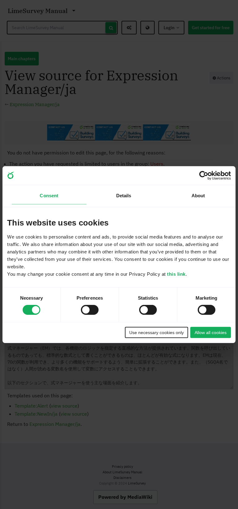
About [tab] (198, 195)
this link (176, 274)
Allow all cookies (211, 332)
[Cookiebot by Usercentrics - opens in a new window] (204, 175)
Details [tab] (123, 195)
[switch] (90, 310)
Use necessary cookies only (156, 332)
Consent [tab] (49, 195)
